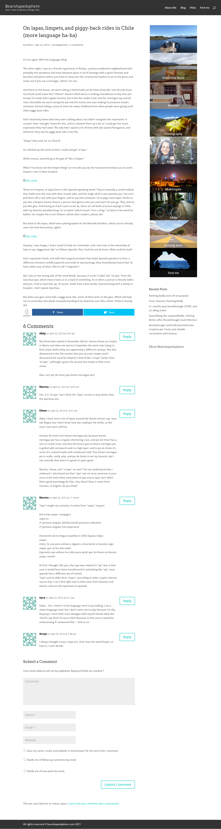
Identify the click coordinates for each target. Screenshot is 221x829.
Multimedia (173, 189)
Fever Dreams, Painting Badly (166, 301)
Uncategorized (59, 44)
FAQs (193, 7)
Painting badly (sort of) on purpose (169, 295)
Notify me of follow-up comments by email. (52, 759)
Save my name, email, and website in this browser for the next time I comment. (73, 750)
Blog (183, 7)
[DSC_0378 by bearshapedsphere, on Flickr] (30, 180)
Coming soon (173, 245)
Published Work (173, 78)
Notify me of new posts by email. (46, 771)
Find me (204, 7)
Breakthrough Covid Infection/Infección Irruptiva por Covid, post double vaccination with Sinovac (171, 329)
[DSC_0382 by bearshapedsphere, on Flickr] (30, 236)
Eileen (29, 44)
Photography (173, 134)
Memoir (173, 105)
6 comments (76, 44)
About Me (170, 7)
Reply (127, 336)
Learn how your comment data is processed (93, 803)
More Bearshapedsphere (166, 346)
